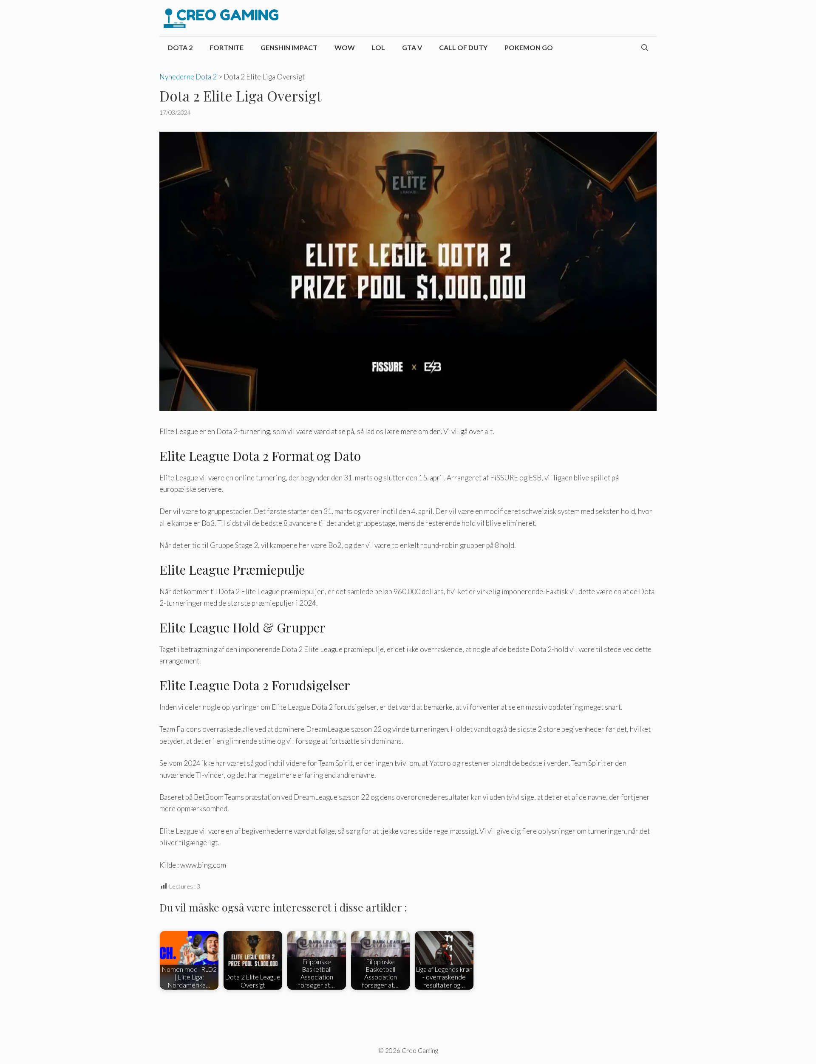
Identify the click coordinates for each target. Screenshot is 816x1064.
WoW (344, 47)
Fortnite (227, 47)
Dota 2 (180, 47)
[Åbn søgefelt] (645, 47)
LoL (378, 47)
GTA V (412, 47)
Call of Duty (463, 47)
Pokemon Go (528, 47)
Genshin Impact (289, 47)
